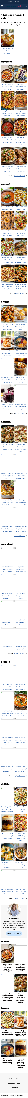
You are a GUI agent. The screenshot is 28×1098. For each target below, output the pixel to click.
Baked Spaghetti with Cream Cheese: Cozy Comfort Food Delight (7, 809)
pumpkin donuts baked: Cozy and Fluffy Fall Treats (7, 233)
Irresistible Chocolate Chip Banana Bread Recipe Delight (7, 769)
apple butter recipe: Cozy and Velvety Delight (20, 380)
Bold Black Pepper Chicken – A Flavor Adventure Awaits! (20, 502)
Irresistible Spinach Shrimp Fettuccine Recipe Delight (7, 595)
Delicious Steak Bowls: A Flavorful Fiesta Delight (21, 891)
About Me (10, 1078)
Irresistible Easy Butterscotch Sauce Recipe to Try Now (7, 713)
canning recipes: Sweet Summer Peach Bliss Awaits (7, 353)
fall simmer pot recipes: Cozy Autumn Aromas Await (21, 353)
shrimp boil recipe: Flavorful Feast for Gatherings (7, 113)
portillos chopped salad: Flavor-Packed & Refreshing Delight (7, 260)
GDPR (18, 1083)
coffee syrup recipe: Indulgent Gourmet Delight (20, 406)
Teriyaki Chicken (7, 647)
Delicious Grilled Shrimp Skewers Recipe (20, 595)
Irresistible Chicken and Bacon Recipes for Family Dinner (7, 286)
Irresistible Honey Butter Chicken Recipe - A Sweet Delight (7, 529)
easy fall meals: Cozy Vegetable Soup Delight (21, 865)
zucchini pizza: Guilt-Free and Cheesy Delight (20, 809)
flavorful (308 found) (19, 176)
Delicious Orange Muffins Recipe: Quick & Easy (21, 326)
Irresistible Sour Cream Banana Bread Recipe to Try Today (21, 769)
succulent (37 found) (19, 653)
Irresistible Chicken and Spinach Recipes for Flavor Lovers (7, 569)
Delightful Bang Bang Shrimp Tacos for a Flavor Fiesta (7, 891)
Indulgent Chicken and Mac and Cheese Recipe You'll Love (7, 502)
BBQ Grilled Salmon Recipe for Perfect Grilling (7, 622)
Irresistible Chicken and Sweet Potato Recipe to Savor (20, 286)
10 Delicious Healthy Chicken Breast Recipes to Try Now (20, 260)
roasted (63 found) (20, 293)
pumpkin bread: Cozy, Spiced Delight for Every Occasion (7, 380)
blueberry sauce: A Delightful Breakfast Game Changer (7, 406)
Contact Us (17, 1078)
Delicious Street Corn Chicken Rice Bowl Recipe (21, 622)
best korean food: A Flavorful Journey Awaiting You (7, 86)
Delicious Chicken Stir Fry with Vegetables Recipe (7, 475)
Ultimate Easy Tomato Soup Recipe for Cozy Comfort (21, 713)
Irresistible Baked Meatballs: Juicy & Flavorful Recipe (21, 169)
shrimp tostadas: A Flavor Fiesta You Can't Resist (20, 233)
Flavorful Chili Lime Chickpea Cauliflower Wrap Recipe (7, 169)
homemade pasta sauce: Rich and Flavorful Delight (7, 140)
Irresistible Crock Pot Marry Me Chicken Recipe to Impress (21, 529)
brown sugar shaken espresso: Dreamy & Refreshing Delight (7, 836)
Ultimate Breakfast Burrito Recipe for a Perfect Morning (20, 740)
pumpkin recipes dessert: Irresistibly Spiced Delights (7, 687)
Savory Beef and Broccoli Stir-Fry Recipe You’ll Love (21, 569)
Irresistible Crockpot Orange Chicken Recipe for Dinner (7, 326)
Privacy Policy (11, 1083)
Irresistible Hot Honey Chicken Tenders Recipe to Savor (20, 475)
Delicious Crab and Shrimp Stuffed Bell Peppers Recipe (7, 51)
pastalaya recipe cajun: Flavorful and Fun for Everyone (20, 113)
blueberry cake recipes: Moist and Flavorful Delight (21, 86)
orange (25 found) (20, 413)
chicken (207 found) (19, 536)
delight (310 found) (20, 898)
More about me (13, 933)
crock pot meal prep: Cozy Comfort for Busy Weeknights (21, 687)
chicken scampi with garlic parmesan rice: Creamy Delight (7, 446)
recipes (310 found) (20, 776)
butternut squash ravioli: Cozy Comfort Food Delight (7, 865)
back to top (15, 1088)
